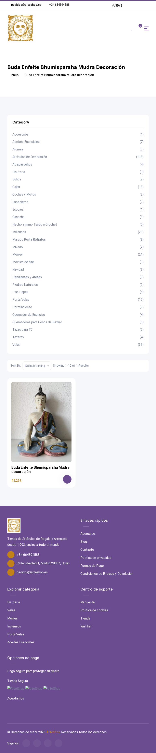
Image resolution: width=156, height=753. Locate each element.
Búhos (78, 179)
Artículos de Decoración (78, 157)
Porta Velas (78, 299)
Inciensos (78, 232)
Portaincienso (78, 307)
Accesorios (78, 134)
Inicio (14, 75)
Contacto (87, 550)
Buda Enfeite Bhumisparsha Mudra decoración (40, 469)
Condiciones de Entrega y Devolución (106, 574)
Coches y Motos (78, 194)
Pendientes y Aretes (78, 277)
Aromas (78, 149)
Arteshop (53, 732)
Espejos (78, 209)
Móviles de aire (78, 262)
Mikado (78, 247)
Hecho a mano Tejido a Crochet (78, 224)
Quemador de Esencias (78, 315)
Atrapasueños (78, 164)
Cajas (78, 187)
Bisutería (78, 172)
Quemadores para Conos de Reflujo (78, 322)
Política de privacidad (95, 558)
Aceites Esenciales (78, 142)
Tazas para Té (78, 329)
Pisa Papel (78, 292)
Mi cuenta (87, 602)
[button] (117, 5)
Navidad (78, 269)
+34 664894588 (59, 4)
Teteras (78, 337)
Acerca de (87, 534)
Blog (83, 542)
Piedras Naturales (78, 285)
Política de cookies (94, 610)
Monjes (78, 254)
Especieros (78, 202)
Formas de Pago (92, 566)
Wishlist (86, 626)
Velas (78, 345)
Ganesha (78, 217)
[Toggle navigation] (146, 28)
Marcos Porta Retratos (78, 239)
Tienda (85, 618)
